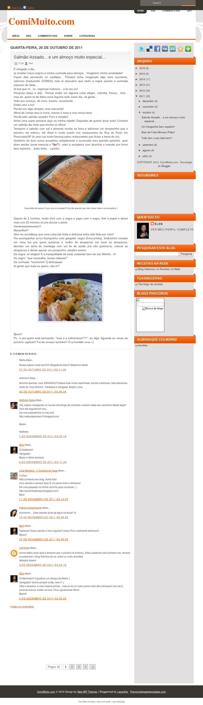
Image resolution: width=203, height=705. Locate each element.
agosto (147, 150)
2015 (142, 73)
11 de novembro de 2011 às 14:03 (43, 499)
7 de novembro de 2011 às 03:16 (43, 436)
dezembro (149, 101)
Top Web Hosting (86, 701)
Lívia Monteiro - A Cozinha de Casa (38, 470)
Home (140, 11)
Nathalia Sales (27, 400)
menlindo (24, 547)
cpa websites (118, 701)
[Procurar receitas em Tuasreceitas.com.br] (149, 284)
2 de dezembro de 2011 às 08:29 (42, 598)
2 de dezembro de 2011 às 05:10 (42, 564)
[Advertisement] (40, 635)
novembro (149, 106)
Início (15, 36)
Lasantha (122, 691)
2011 (142, 96)
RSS (153, 11)
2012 (142, 90)
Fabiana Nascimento (30, 507)
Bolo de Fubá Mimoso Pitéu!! (158, 132)
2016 (142, 68)
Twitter (30, 7)
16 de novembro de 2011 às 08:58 (43, 539)
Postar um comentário (22, 606)
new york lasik (103, 701)
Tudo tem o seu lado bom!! (157, 138)
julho (146, 156)
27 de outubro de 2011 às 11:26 (42, 369)
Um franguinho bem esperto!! (158, 126)
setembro (148, 145)
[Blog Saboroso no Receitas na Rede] (157, 269)
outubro (147, 112)
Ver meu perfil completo (172, 229)
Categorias (87, 36)
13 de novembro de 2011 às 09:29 (43, 517)
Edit (189, 11)
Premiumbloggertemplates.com (148, 691)
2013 (142, 85)
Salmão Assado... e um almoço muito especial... (59, 57)
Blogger (166, 166)
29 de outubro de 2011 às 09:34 (42, 391)
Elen (21, 444)
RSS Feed (17, 7)
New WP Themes (87, 691)
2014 (142, 79)
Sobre (68, 36)
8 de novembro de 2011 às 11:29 (43, 462)
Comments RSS (171, 11)
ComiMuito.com (41, 21)
